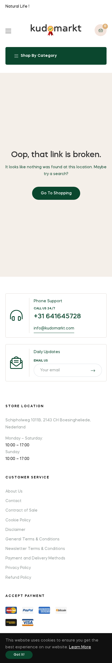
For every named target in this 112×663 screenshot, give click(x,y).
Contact (13, 501)
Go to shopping (56, 193)
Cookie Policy (17, 520)
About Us (14, 491)
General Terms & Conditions (32, 539)
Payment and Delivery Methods (35, 558)
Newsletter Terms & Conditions (35, 549)
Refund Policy (18, 578)
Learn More (80, 647)
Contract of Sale (21, 510)
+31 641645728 (57, 316)
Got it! (19, 654)
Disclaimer (15, 530)
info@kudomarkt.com (54, 328)
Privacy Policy (18, 568)
